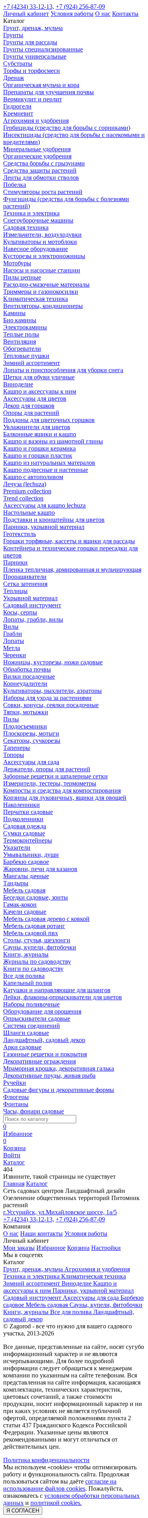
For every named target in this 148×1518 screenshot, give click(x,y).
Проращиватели (25, 576)
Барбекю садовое (26, 861)
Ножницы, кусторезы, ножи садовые (53, 662)
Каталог (37, 1183)
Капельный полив (27, 983)
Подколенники (23, 819)
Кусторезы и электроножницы (44, 256)
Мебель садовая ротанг (34, 926)
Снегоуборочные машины (38, 220)
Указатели (16, 847)
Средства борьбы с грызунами (44, 163)
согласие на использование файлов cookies (59, 1485)
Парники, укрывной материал (43, 526)
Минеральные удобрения (37, 149)
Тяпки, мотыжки (25, 712)
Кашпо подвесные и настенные (45, 469)
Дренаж (13, 77)
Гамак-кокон (20, 904)
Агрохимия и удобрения (36, 120)
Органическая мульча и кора (41, 85)
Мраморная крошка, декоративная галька (58, 1068)
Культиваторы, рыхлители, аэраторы (52, 690)
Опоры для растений (31, 412)
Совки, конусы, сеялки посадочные (51, 705)
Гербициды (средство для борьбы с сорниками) (66, 127)
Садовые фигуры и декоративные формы (58, 1089)
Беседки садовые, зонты (35, 897)
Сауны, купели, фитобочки (39, 947)
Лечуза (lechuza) (24, 484)
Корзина (78, 1247)
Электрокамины (25, 327)
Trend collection (23, 498)
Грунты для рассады (30, 42)
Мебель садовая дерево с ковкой (46, 918)
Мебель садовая (24, 890)
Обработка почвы (27, 669)
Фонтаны (15, 1104)
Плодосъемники (25, 726)
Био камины (19, 320)
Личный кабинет (26, 13)
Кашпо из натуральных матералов (49, 462)
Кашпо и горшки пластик (37, 455)
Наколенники (21, 804)
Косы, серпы (20, 612)
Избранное (51, 1247)
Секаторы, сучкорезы (31, 740)
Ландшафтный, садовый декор (44, 1040)
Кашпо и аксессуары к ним (39, 391)
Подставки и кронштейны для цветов (54, 519)
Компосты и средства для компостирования (62, 790)
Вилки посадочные (29, 676)
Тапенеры (16, 747)
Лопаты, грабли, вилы (33, 619)
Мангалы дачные (26, 876)
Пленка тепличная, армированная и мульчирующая (72, 569)
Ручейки (14, 1082)
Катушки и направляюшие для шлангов (57, 990)
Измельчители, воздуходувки (42, 234)
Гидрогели (17, 106)
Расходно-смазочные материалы (46, 284)
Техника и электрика (31, 213)
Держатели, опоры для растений (46, 769)
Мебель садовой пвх (30, 933)
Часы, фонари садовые (33, 1111)
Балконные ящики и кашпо (39, 434)
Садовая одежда (24, 826)
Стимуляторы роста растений (42, 191)
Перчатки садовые (28, 811)
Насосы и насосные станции (41, 270)
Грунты (13, 35)
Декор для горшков (28, 405)
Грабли (12, 633)
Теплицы (15, 591)
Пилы (11, 719)
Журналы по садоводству (37, 961)
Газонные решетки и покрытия (45, 1054)
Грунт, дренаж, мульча (33, 28)
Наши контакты (41, 1233)
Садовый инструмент (32, 605)
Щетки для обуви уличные (39, 377)
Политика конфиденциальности (46, 1460)
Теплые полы (21, 334)
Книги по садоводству (33, 968)
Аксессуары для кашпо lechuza (44, 505)
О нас (103, 13)
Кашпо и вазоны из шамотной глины (53, 441)
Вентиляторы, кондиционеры (43, 305)
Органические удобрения (37, 156)
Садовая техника (26, 227)
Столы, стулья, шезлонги (36, 940)
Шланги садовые (26, 1032)
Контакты (125, 13)
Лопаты (13, 640)
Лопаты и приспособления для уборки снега (63, 370)
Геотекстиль (19, 534)
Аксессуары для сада (31, 762)
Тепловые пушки (26, 355)
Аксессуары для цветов (34, 398)
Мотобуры (17, 263)
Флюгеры (16, 1097)
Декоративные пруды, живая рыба (49, 1075)
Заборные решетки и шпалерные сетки (55, 776)
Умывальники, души (31, 854)
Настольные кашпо (29, 512)
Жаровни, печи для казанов (40, 869)
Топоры (13, 754)
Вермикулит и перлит (32, 99)
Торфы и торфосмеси (31, 70)
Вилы (11, 626)
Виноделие (18, 384)
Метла (11, 648)
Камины (14, 313)
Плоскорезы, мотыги (31, 733)
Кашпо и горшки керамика (39, 448)
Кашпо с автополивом (33, 477)
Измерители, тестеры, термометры (49, 783)
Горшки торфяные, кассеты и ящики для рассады (69, 541)
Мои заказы (19, 1247)
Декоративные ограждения (39, 1061)
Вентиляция (19, 341)
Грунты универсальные (34, 56)
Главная (13, 1183)
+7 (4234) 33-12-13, (28, 6)
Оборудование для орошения (42, 1011)
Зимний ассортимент (31, 363)
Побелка (14, 184)
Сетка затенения (25, 583)
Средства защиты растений (40, 170)
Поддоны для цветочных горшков (49, 420)
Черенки (14, 655)
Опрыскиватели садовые (36, 1018)
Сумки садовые (24, 833)
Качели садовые (24, 911)
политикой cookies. (56, 1502)
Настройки (106, 1247)
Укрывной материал (30, 598)
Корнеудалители (25, 683)
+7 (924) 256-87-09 (80, 6)
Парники (15, 562)
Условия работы (72, 13)
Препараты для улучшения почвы (48, 92)
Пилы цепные (22, 277)
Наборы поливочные (31, 1004)
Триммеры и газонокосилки (40, 291)
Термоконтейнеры (27, 840)
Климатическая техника (35, 298)
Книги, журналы (26, 954)
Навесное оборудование (35, 248)
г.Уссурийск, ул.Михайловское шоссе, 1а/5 (60, 1212)
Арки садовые (22, 1047)
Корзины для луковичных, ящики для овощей (64, 797)
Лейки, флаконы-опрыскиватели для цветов (62, 997)
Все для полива (24, 975)
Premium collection (27, 491)
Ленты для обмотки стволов (41, 177)
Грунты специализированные (43, 49)
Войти (12, 1155)
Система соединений (31, 1025)
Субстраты (17, 63)
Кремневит (18, 113)
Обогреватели (22, 348)
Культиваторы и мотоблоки (40, 241)
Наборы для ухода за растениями (47, 697)
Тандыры (15, 883)
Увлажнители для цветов (36, 427)
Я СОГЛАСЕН (22, 1511)
